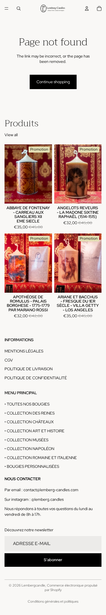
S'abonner (53, 559)
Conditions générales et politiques (53, 601)
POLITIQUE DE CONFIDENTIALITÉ (36, 377)
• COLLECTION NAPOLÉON (29, 448)
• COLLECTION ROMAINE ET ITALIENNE (41, 457)
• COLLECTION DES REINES (30, 413)
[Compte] (87, 8)
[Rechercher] (18, 8)
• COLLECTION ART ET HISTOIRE (34, 430)
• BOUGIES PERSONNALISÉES (32, 466)
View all (11, 134)
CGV (9, 360)
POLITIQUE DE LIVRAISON (29, 369)
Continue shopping (53, 81)
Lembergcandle (33, 585)
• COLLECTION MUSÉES (26, 439)
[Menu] (6, 8)
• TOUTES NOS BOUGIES (27, 404)
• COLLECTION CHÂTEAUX (29, 422)
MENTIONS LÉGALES (24, 351)
